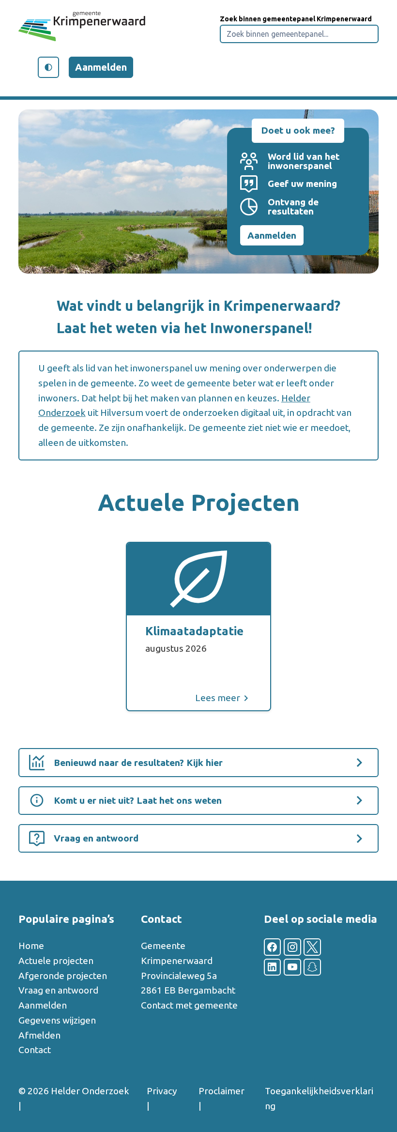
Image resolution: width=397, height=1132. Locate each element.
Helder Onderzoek (90, 1091)
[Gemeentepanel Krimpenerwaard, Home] (82, 28)
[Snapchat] (312, 967)
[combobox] (299, 34)
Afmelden (39, 1035)
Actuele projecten (55, 960)
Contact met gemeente (189, 1005)
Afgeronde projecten (62, 975)
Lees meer (217, 697)
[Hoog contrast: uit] (48, 67)
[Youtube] (292, 967)
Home (31, 945)
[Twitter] (312, 947)
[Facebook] (272, 947)
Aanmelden (101, 67)
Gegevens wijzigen (57, 1020)
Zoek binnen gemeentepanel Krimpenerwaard (296, 19)
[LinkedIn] (272, 967)
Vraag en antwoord (58, 990)
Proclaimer (221, 1091)
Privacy (162, 1091)
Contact (34, 1049)
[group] (198, 626)
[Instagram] (292, 947)
